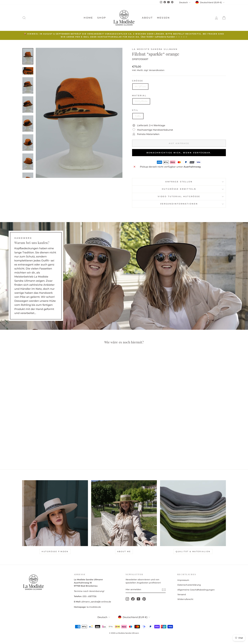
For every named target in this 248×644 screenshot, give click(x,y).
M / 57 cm (140, 86)
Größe (137, 81)
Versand (181, 594)
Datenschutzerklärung (189, 585)
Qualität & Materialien (193, 551)
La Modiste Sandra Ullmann (155, 49)
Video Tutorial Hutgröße (179, 196)
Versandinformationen (179, 204)
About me (124, 551)
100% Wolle (141, 101)
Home (88, 17)
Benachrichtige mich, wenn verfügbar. (179, 152)
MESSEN (163, 17)
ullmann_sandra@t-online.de (96, 602)
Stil (135, 110)
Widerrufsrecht (185, 599)
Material (139, 95)
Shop (101, 17)
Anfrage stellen (179, 182)
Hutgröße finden (55, 551)
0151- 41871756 (89, 596)
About (147, 17)
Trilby (138, 116)
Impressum (183, 580)
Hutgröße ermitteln (179, 189)
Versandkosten (156, 70)
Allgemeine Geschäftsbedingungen (196, 590)
